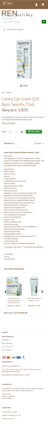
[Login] (36, 4)
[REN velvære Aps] (17, 14)
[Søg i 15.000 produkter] (44, 22)
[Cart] (43, 4)
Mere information (8, 123)
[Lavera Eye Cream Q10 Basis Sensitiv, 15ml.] (24, 59)
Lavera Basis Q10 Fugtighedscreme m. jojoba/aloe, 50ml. (14, 300)
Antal (4, 132)
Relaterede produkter (14, 269)
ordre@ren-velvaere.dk (10, 371)
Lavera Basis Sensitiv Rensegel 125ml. (34, 299)
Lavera (8, 93)
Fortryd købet (7, 398)
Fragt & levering (8, 396)
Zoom (25, 86)
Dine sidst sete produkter (15, 313)
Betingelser (6, 394)
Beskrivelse (9, 143)
